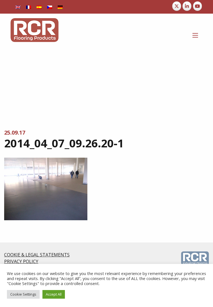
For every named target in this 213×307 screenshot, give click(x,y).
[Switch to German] (60, 7)
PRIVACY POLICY (21, 261)
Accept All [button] (54, 294)
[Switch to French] (28, 7)
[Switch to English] (18, 7)
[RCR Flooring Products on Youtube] (197, 6)
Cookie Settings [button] (23, 294)
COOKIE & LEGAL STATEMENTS (37, 255)
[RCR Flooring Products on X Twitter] (176, 6)
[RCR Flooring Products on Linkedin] (186, 6)
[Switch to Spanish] (39, 7)
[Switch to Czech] (49, 7)
